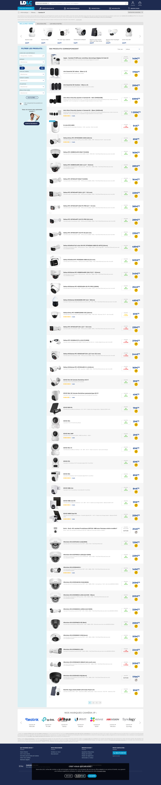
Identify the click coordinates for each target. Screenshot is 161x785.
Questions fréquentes (88, 752)
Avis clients (27, 754)
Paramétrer (80, 776)
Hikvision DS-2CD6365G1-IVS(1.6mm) (75, 635)
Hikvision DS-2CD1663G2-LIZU (73, 649)
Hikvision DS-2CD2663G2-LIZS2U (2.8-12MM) (77, 609)
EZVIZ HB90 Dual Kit (70, 513)
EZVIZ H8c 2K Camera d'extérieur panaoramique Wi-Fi (80, 393)
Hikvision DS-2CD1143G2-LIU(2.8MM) (75, 542)
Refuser (68, 776)
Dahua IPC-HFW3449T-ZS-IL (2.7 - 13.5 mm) (77, 327)
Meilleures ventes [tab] (26, 24)
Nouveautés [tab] (41, 24)
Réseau (33, 12)
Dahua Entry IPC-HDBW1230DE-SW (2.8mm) (77, 312)
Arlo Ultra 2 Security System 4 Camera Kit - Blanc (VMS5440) (83, 110)
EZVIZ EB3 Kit (67, 407)
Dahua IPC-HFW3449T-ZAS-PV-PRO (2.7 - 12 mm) (79, 206)
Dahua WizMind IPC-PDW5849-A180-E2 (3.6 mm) (79, 259)
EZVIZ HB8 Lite (68, 488)
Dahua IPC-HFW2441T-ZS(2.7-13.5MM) (75, 179)
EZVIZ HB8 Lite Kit (69, 501)
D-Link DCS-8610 (68, 125)
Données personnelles (26, 755)
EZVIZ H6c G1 (67, 448)
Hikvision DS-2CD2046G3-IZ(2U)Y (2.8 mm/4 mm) (79, 662)
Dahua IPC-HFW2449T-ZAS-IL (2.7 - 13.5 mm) (77, 192)
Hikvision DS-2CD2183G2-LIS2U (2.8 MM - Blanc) (79, 595)
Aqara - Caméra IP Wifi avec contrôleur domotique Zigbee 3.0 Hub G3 (85, 58)
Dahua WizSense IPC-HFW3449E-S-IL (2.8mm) (78, 367)
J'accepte (92, 776)
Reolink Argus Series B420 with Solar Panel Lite (79, 689)
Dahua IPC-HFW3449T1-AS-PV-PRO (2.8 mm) (78, 219)
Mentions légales (25, 759)
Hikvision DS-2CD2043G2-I (72, 567)
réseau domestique (29, 738)
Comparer (53, 65)
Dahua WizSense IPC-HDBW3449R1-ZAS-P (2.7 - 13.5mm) (81, 272)
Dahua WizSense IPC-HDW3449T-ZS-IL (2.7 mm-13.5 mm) (82, 353)
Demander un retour (87, 757)
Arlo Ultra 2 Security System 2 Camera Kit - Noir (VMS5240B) (83, 97)
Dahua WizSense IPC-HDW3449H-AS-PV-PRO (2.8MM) (81, 286)
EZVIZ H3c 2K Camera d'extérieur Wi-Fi (76, 380)
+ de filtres (31, 97)
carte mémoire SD (44, 740)
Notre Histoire (24, 752)
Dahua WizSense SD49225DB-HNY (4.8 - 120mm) (79, 300)
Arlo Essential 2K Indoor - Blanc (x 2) (75, 71)
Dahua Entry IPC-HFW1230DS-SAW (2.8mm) (77, 138)
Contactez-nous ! (31, 123)
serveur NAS (87, 738)
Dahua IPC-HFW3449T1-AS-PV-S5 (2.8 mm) (77, 233)
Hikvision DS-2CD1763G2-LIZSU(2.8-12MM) (77, 554)
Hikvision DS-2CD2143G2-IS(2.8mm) (75, 675)
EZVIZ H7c (66, 461)
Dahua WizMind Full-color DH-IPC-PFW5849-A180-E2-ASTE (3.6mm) (85, 245)
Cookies (36, 755)
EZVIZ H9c (66, 474)
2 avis (73, 316)
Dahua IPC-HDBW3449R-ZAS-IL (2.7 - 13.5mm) (78, 165)
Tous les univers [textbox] (41, 3)
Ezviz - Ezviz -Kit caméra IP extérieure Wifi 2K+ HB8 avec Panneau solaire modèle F (90, 528)
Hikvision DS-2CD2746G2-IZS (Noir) (74, 622)
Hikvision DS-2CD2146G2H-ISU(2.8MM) (76, 582)
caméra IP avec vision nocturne (117, 740)
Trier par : (120, 49)
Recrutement (54, 754)
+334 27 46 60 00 (120, 753)
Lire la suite (79, 19)
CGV (21, 754)
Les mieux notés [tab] (56, 24)
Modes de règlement (87, 755)
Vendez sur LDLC (56, 752)
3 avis (73, 115)
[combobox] (42, 3)
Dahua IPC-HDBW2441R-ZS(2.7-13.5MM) (76, 152)
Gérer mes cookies (25, 757)
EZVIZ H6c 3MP (68, 433)
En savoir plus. (101, 771)
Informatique (24, 12)
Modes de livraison (87, 754)
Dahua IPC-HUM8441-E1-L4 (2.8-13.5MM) (76, 340)
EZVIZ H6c (66, 421)
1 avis (73, 384)
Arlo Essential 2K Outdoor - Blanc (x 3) (75, 85)
